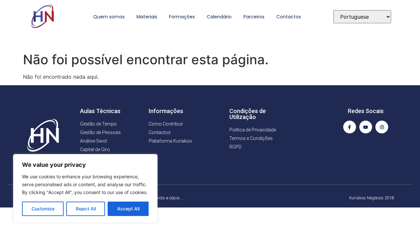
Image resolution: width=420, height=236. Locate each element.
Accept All (128, 208)
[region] (85, 188)
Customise (43, 208)
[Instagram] (381, 127)
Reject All (86, 208)
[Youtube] (365, 127)
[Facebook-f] (349, 127)
